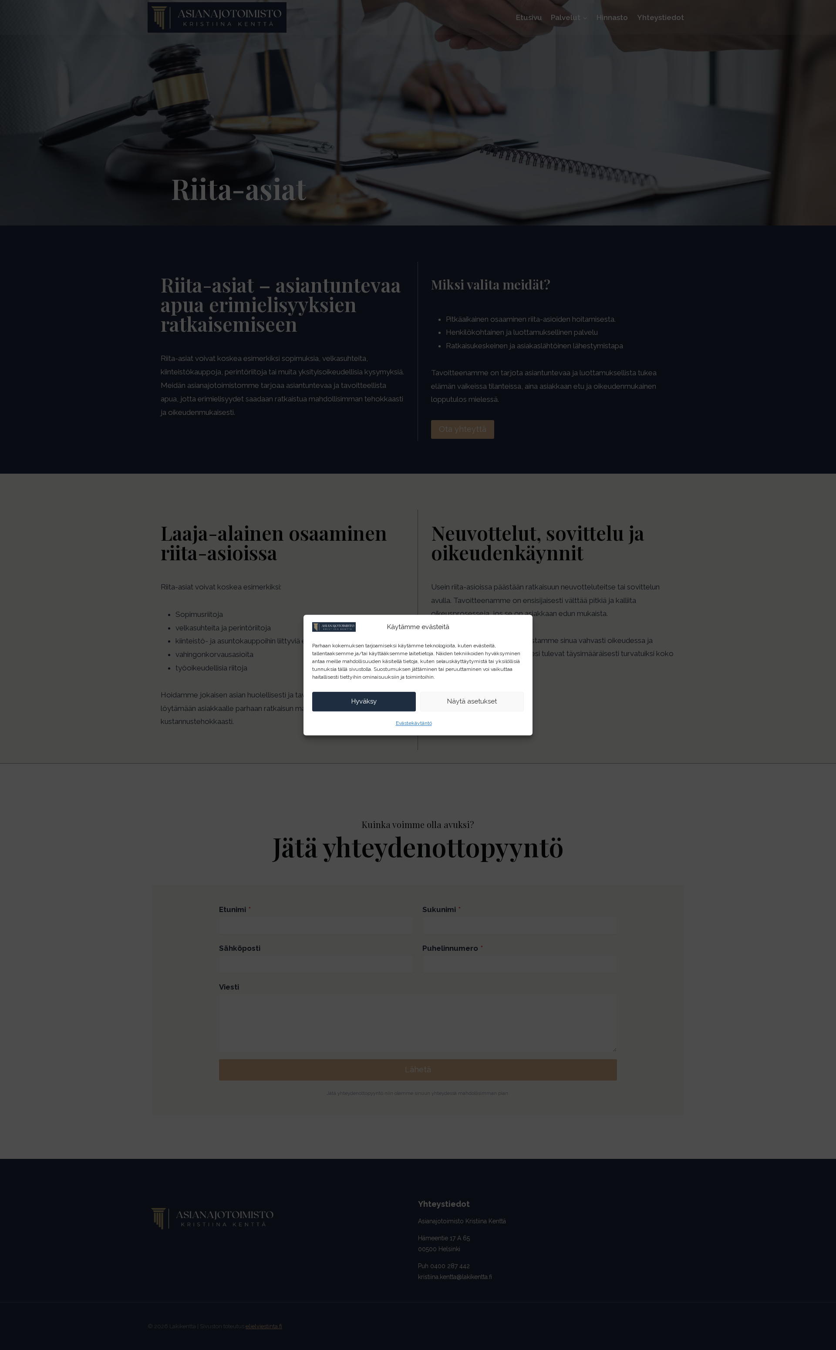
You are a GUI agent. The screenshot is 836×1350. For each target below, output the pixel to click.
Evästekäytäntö (414, 723)
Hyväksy (364, 701)
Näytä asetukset (472, 701)
